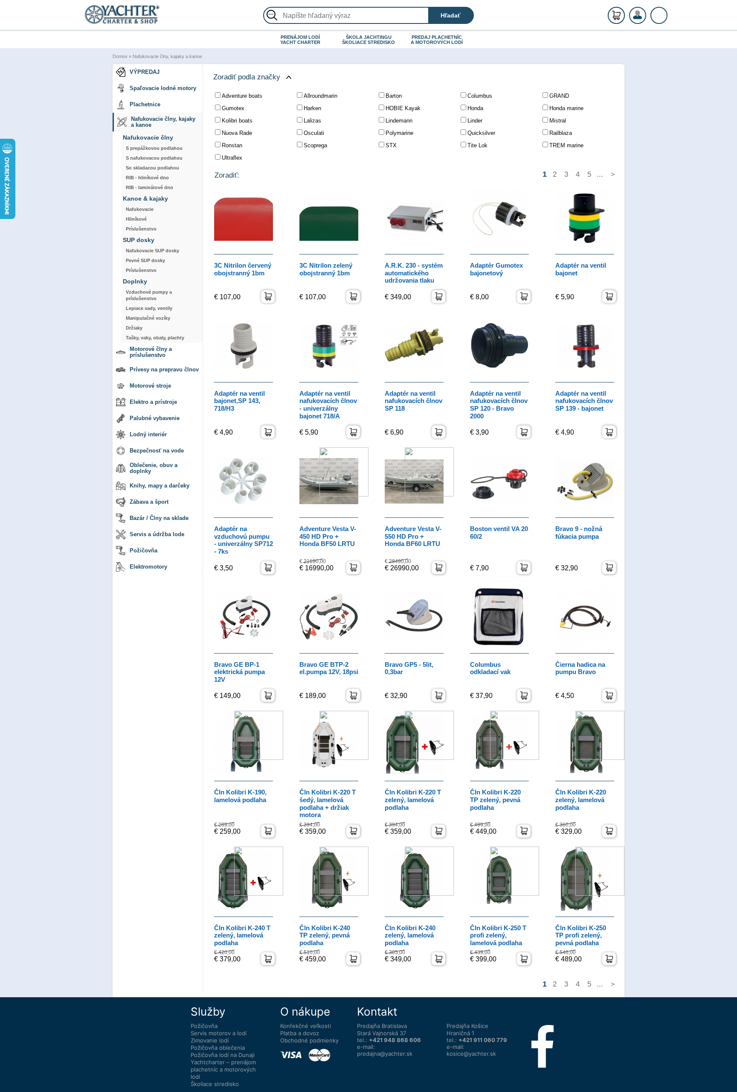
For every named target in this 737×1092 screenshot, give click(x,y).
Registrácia (646, 11)
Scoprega (315, 145)
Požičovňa (143, 550)
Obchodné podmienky (309, 1040)
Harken (312, 108)
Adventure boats (242, 96)
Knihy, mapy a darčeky (159, 485)
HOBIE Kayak (403, 108)
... (600, 174)
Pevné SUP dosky (145, 260)
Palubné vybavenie (155, 418)
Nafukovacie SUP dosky (152, 250)
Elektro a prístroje (153, 402)
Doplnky (135, 281)
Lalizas (312, 120)
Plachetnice (145, 104)
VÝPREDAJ (145, 72)
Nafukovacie (140, 209)
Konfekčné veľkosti (305, 1025)
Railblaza (560, 133)
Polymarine (399, 133)
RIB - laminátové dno (149, 187)
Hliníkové (136, 219)
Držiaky (134, 327)
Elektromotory (148, 567)
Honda (475, 108)
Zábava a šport (149, 502)
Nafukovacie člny (148, 137)
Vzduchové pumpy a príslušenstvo (149, 295)
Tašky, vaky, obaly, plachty (155, 337)
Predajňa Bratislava (382, 1025)
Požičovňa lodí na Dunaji (223, 1054)
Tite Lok (477, 145)
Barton (394, 96)
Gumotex (233, 108)
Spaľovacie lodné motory (163, 88)
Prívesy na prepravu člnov (164, 369)
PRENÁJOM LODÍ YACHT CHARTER (300, 40)
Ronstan (232, 145)
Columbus (479, 96)
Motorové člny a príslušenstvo (151, 352)
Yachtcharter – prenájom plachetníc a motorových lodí (223, 1069)
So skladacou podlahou (152, 167)
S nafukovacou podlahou (154, 158)
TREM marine (566, 145)
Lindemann (399, 120)
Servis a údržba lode (157, 534)
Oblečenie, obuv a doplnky (153, 468)
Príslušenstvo (141, 228)
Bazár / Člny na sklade (159, 518)
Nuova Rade (237, 133)
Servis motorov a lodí (219, 1033)
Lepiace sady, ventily (149, 308)
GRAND (559, 96)
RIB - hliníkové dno (147, 177)
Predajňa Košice (467, 1025)
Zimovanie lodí (210, 1040)
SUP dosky (138, 240)
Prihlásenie (646, 20)
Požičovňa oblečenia (218, 1047)
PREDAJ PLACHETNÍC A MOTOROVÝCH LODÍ (437, 40)
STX (391, 145)
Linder (474, 120)
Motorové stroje (150, 385)
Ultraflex (232, 158)
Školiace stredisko (215, 1083)
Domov (120, 56)
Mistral (557, 120)
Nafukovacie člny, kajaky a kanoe (167, 56)
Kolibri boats (237, 120)
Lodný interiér (148, 434)
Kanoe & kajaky (145, 199)
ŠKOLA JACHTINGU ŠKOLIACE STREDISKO (368, 40)
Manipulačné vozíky (148, 318)
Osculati (314, 133)
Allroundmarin (320, 96)
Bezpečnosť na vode (157, 450)
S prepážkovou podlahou (154, 148)
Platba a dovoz (299, 1033)
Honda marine (566, 108)
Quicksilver (481, 133)
